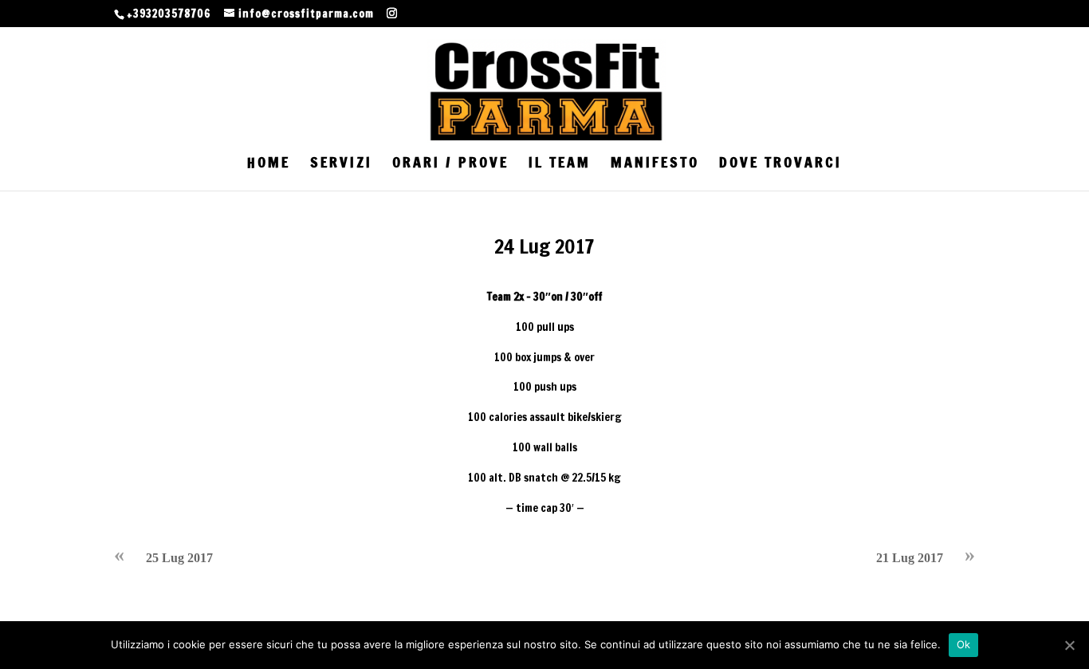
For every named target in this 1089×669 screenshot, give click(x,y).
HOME (268, 164)
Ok (964, 644)
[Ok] (1069, 645)
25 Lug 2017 (179, 558)
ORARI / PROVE (450, 164)
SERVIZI (341, 164)
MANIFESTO (655, 164)
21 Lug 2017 (909, 558)
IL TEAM (560, 164)
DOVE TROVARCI (780, 164)
